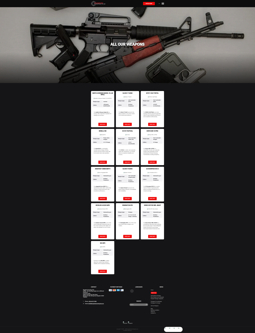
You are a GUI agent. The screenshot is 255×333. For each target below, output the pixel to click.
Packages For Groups (155, 303)
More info (102, 124)
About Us (153, 311)
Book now (149, 3)
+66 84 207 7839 (92, 301)
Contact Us (153, 313)
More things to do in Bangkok (157, 297)
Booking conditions (155, 310)
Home (152, 290)
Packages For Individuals (156, 301)
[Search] (146, 304)
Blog (152, 308)
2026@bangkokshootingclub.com (96, 303)
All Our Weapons (155, 305)
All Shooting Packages (156, 295)
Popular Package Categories (157, 298)
